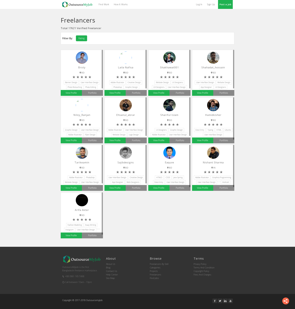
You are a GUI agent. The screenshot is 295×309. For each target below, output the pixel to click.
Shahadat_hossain (213, 67)
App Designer (206, 87)
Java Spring (178, 177)
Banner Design (71, 82)
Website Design (162, 82)
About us (110, 264)
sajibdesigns (126, 162)
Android (225, 182)
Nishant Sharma (213, 162)
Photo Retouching (75, 87)
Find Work (104, 4)
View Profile (71, 92)
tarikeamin (82, 162)
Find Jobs (154, 278)
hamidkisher (213, 115)
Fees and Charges (202, 274)
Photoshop (117, 87)
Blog (108, 267)
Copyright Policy (201, 271)
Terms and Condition (204, 267)
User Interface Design (89, 82)
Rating (82, 38)
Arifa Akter (82, 210)
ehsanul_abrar (125, 115)
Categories (155, 267)
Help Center (112, 274)
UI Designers (177, 82)
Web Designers (133, 182)
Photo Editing (90, 87)
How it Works (121, 4)
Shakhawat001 (169, 67)
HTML (218, 130)
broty (81, 67)
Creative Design (134, 82)
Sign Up (211, 4)
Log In (199, 4)
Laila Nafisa (125, 67)
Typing (210, 130)
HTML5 (159, 177)
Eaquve (169, 162)
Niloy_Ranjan (81, 115)
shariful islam (169, 115)
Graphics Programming (221, 177)
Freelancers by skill (159, 264)
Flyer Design (90, 134)
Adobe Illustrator (117, 82)
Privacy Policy (200, 264)
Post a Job (225, 4)
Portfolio (92, 92)
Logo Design (134, 134)
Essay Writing (90, 225)
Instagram (69, 229)
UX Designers (158, 87)
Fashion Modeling (75, 225)
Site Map (110, 278)
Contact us (111, 271)
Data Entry (199, 130)
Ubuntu (228, 130)
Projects (154, 271)
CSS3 (168, 177)
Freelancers (155, 274)
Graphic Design (131, 87)
